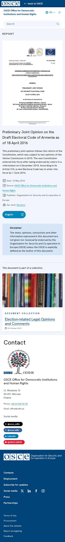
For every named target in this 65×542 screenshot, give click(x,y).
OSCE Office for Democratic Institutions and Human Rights (20, 12)
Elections (21, 205)
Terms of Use (10, 515)
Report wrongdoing (13, 531)
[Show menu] (60, 12)
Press (7, 496)
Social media (11, 490)
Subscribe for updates (16, 484)
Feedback (8, 536)
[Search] (58, 24)
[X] (22, 491)
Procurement (10, 520)
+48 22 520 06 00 (19, 403)
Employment (10, 478)
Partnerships (11, 502)
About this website (12, 525)
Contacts (9, 472)
